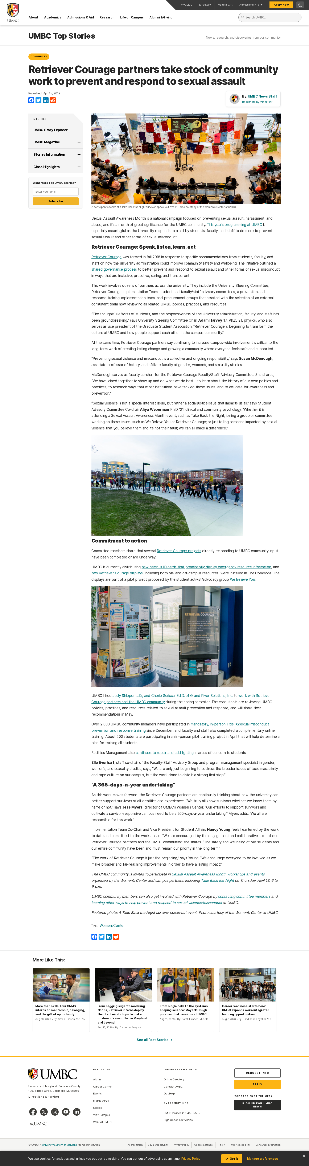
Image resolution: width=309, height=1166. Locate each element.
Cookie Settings (203, 1144)
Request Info (257, 1073)
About (33, 17)
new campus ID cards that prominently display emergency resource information (206, 567)
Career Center (102, 1086)
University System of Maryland (59, 1144)
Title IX (223, 1144)
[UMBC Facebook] (33, 1111)
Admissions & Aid (80, 17)
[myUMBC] (38, 1123)
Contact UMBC (173, 1086)
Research (107, 17)
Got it (234, 1158)
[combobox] (269, 17)
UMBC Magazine (46, 142)
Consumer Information (268, 1144)
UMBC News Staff (262, 96)
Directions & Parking (43, 1096)
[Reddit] (53, 100)
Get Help (169, 1093)
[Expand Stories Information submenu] (79, 155)
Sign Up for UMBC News (257, 1105)
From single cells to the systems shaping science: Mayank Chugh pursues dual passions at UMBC (184, 1010)
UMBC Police (172, 1113)
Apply (257, 1084)
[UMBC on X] (44, 1111)
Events (97, 1093)
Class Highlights (46, 167)
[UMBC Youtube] (65, 1111)
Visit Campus (101, 1114)
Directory (205, 4)
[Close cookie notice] (304, 1156)
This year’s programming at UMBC (234, 225)
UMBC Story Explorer (50, 130)
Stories (40, 118)
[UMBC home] (9, 12)
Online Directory (174, 1079)
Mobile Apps (101, 1100)
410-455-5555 (191, 1113)
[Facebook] (31, 100)
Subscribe (55, 201)
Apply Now (281, 4)
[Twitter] (38, 100)
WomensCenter (112, 925)
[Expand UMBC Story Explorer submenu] (79, 130)
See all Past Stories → (154, 1040)
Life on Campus (132, 17)
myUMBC (186, 4)
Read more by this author (257, 101)
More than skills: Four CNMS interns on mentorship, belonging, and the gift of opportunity (60, 1010)
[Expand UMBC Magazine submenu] (79, 142)
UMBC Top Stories (61, 36)
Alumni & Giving (161, 17)
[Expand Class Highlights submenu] (79, 167)
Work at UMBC (102, 1122)
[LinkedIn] (46, 100)
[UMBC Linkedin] (76, 1111)
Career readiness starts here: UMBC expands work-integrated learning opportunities (245, 1010)
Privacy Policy (190, 1158)
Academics (52, 17)
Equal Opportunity (159, 1144)
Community (38, 56)
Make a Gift (225, 4)
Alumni (97, 1079)
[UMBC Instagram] (54, 1111)
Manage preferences (262, 1158)
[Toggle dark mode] (300, 4)
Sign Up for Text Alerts (178, 1120)
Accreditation (135, 1144)
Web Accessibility (242, 1144)
